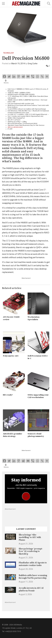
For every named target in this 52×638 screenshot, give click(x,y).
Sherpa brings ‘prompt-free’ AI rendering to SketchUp (31, 551)
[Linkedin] (14, 76)
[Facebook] (4, 76)
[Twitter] (9, 76)
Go (26, 496)
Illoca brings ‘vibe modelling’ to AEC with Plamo (30, 537)
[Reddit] (23, 76)
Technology (8, 53)
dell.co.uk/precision (15, 127)
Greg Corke (32, 63)
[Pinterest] (19, 76)
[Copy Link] (42, 76)
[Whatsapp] (37, 76)
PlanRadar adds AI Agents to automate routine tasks (33, 564)
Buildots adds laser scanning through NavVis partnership (33, 576)
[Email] (28, 76)
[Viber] (33, 76)
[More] (47, 76)
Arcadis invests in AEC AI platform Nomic (31, 589)
